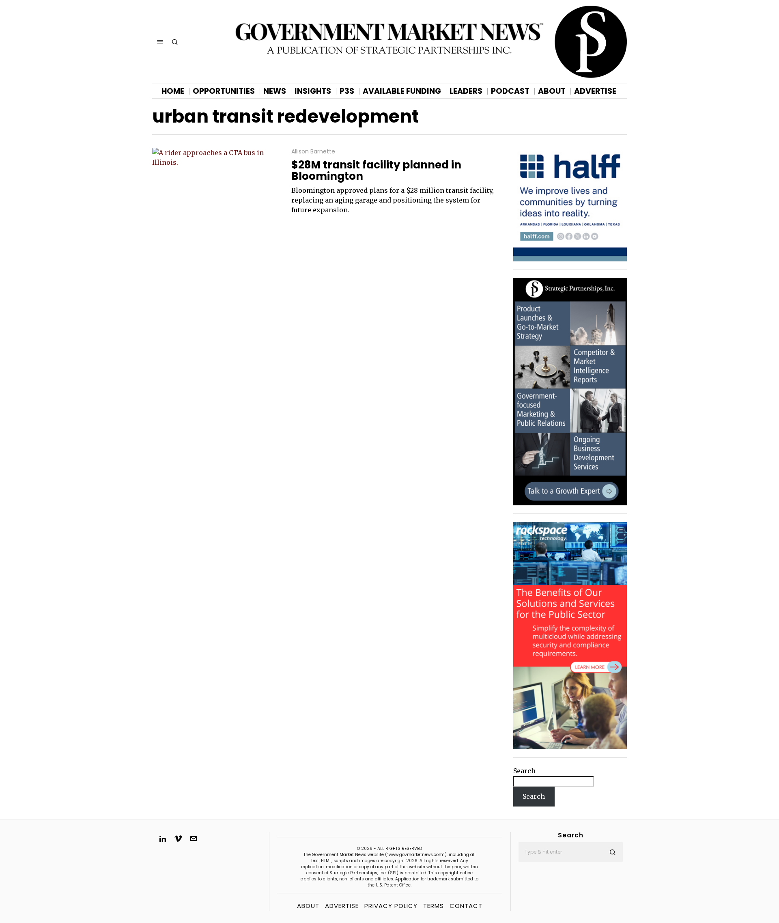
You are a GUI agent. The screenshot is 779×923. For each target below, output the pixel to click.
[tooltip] (162, 838)
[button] (613, 852)
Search (524, 771)
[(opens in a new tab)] (570, 391)
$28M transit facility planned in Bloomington (376, 170)
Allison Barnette (313, 151)
